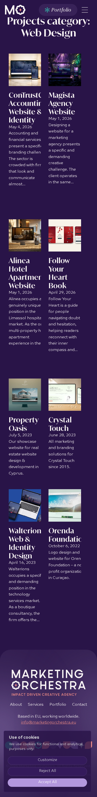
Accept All (47, 782)
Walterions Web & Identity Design (27, 543)
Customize (47, 760)
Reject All (47, 771)
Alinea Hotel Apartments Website (29, 273)
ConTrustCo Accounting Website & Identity (28, 108)
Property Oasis (23, 424)
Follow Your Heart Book (59, 273)
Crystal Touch (60, 424)
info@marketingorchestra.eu (48, 723)
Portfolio (61, 10)
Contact (79, 705)
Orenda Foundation (67, 534)
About (16, 705)
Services (36, 705)
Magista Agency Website (61, 103)
